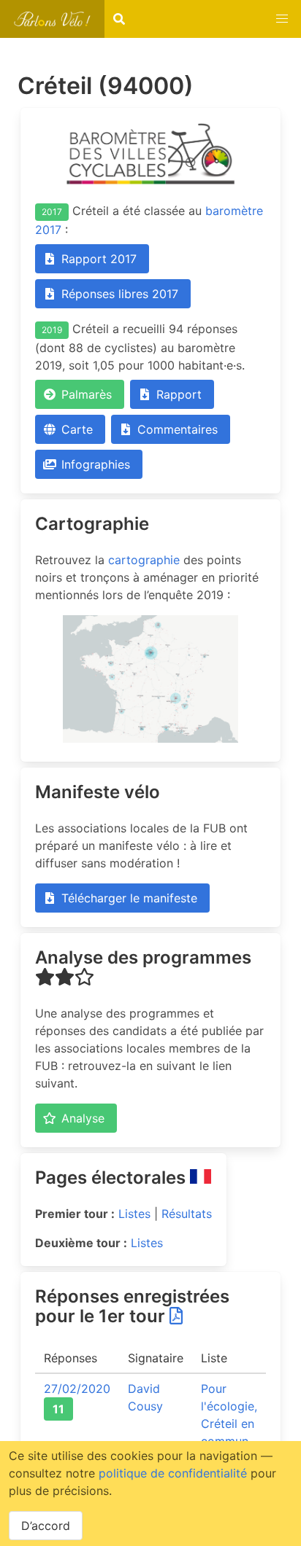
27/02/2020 (77, 1388)
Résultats (186, 1213)
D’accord (45, 1525)
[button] (282, 19)
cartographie (144, 560)
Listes (134, 1213)
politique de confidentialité (173, 1473)
